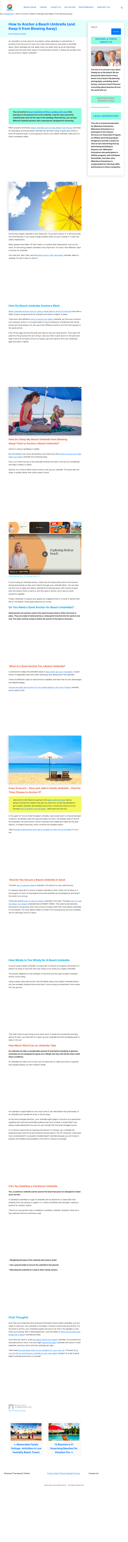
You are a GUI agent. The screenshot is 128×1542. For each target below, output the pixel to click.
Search (94, 27)
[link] (12, 537)
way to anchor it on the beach (33, 809)
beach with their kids (56, 800)
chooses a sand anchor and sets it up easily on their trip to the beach (42, 830)
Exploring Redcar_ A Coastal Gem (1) (30, 537)
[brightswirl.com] (10, 7)
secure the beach (49, 1342)
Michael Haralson (21, 1405)
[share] (77, 536)
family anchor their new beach (50, 255)
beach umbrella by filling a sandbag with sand (47, 112)
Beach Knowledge (14, 34)
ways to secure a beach (34, 901)
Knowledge (23, 34)
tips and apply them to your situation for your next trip (41, 1350)
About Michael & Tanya (70, 1473)
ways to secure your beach (41, 319)
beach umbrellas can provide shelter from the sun (52, 128)
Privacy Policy (53, 1473)
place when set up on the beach (59, 672)
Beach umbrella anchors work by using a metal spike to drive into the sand (40, 311)
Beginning (9, 14)
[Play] (60, 528)
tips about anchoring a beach (45, 1340)
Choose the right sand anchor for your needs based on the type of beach (40, 687)
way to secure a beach (26, 885)
